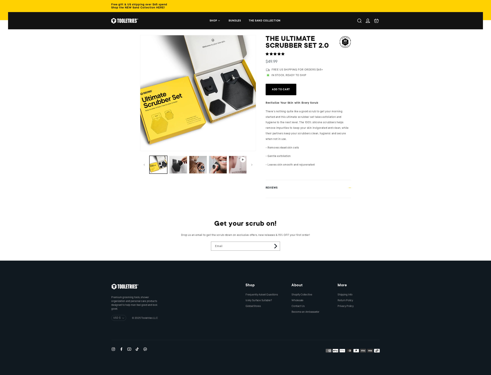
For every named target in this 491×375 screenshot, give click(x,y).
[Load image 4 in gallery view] (218, 165)
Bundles (235, 20)
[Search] (359, 20)
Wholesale (297, 300)
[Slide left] (144, 165)
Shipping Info (345, 294)
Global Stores (253, 306)
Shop (213, 20)
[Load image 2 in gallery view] (178, 165)
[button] (275, 54)
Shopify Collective (302, 294)
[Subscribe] (275, 246)
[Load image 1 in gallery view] (158, 165)
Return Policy (345, 300)
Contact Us (298, 306)
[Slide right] (252, 165)
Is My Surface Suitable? (259, 300)
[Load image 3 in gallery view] (198, 165)
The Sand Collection (265, 20)
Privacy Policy (346, 306)
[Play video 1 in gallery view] (238, 165)
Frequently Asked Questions (262, 294)
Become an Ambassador (305, 311)
